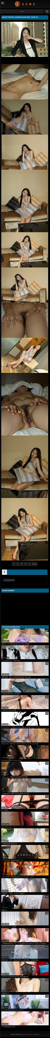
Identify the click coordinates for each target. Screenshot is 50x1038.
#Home (22, 11)
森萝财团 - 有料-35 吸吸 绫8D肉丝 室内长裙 (16, 677)
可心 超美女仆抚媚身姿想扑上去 (12, 860)
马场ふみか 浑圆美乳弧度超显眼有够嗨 (15, 777)
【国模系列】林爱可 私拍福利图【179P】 (16, 794)
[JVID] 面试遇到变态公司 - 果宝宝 (13, 1010)
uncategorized (9, 580)
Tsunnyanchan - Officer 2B (11, 661)
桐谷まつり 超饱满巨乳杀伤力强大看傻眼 (15, 644)
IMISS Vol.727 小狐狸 (9, 927)
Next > (34, 564)
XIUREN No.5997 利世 (9, 710)
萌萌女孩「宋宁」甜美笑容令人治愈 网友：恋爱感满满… (21, 960)
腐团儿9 (4, 910)
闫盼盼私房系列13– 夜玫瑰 (11, 694)
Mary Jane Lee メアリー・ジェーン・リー (16, 827)
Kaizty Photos (25, 4)
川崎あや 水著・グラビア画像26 (13, 894)
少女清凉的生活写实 (8, 1027)
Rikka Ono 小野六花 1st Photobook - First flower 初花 (20, 744)
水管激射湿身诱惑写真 (9, 844)
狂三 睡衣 (5, 810)
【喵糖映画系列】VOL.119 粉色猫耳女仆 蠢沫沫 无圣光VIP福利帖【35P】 (25, 943)
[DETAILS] (4, 572)
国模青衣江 (5, 993)
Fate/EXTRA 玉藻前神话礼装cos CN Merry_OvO (18, 877)
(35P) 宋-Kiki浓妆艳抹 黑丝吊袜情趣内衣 (15, 977)
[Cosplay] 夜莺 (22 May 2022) (11, 760)
